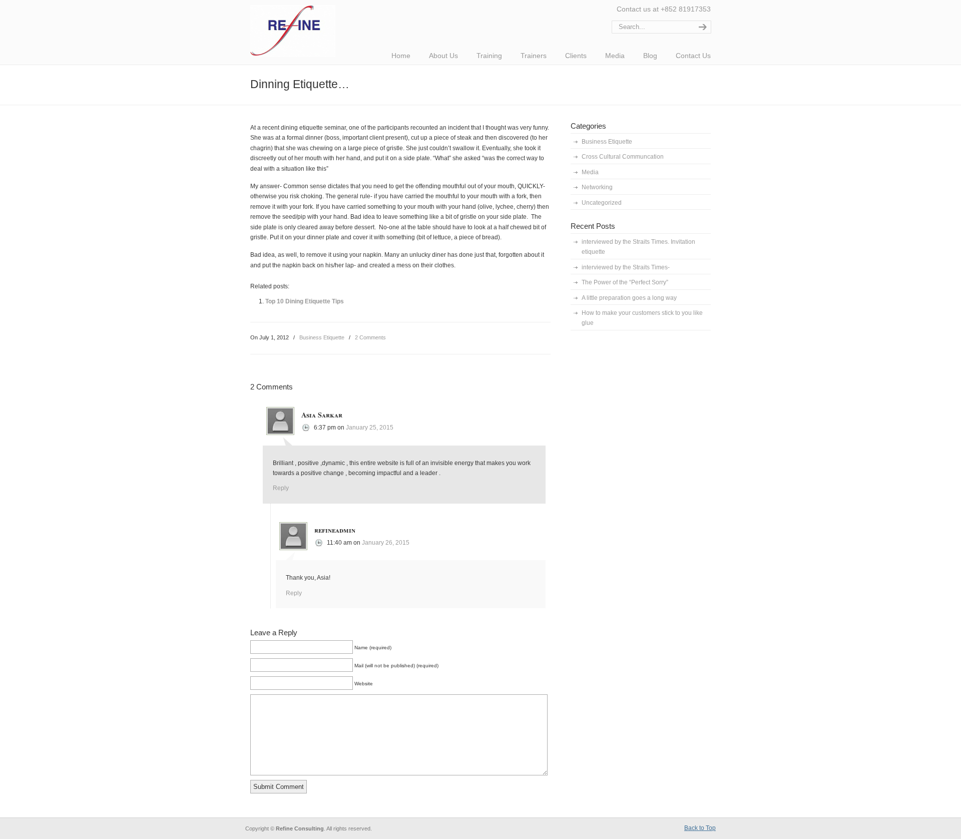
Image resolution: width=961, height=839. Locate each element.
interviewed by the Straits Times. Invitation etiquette (638, 246)
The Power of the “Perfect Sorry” (625, 282)
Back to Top (700, 827)
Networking (597, 187)
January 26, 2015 (385, 542)
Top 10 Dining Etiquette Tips (304, 301)
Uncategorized (602, 202)
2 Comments (370, 337)
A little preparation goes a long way (629, 297)
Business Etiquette (321, 337)
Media (590, 172)
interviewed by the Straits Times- (626, 267)
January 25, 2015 (369, 427)
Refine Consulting (294, 30)
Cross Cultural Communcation (623, 156)
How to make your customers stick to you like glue (642, 317)
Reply (281, 488)
